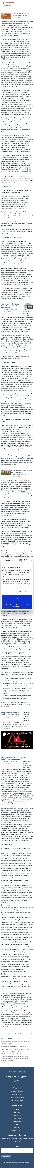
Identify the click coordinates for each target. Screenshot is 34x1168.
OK (17, 598)
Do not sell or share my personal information (17, 605)
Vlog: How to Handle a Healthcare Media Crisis (10, 713)
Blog (18, 17)
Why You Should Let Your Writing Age (13, 1054)
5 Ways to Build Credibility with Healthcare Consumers (13, 759)
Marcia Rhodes (19, 15)
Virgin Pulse (21, 1009)
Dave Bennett (5, 177)
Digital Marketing (17, 1100)
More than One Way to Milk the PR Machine (21, 471)
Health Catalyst (17, 380)
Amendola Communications (17, 65)
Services (17, 1112)
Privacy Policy (17, 1130)
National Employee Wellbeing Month (13, 1011)
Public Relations (17, 1094)
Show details (23, 592)
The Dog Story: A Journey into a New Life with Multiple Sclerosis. (16, 57)
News (17, 1124)
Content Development (17, 1097)
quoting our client (19, 449)
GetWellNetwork (6, 90)
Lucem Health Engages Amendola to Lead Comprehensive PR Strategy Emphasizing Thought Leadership (14, 1058)
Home (17, 1109)
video (28, 114)
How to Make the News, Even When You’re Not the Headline (10, 306)
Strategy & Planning (17, 1091)
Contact (17, 1127)
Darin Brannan (9, 120)
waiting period (10, 791)
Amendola (4, 380)
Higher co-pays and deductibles (11, 801)
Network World (23, 431)
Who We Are (17, 1115)
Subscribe (6, 1156)
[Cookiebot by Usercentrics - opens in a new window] (20, 560)
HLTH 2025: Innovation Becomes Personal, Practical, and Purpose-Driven (15, 1050)
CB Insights (6, 165)
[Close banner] (31, 560)
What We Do (17, 1118)
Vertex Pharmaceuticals (18, 212)
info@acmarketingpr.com (17, 1076)
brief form (4, 1026)
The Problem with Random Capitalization (14, 1046)
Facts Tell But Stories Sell (21, 14)
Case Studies (17, 1121)
